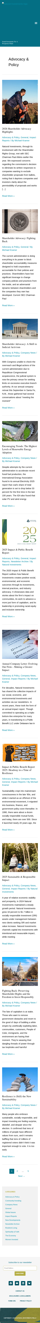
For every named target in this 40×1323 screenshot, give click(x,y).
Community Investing (13, 1201)
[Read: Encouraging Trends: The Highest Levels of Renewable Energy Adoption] (20, 431)
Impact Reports (18, 679)
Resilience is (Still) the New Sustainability (16, 1098)
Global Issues (10, 1212)
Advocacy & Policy (10, 137)
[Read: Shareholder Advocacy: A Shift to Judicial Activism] (20, 329)
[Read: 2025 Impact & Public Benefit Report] (20, 532)
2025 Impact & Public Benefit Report (17, 551)
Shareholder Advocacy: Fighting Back (19, 239)
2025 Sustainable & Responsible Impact (19, 878)
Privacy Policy (26, 1301)
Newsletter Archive (19, 561)
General (24, 137)
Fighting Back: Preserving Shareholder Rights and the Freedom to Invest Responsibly (18, 994)
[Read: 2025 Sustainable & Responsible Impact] (20, 857)
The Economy (10, 1236)
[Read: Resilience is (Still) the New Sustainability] (20, 1079)
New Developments (12, 1220)
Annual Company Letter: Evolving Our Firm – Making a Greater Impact (20, 667)
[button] (36, 23)
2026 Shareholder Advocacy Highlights (16, 130)
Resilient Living (11, 1228)
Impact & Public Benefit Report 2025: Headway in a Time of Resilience (18, 770)
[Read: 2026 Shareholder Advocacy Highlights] (20, 101)
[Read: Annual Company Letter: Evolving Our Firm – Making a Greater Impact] (20, 644)
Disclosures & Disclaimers (20, 1296)
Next (21, 1176)
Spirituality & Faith (12, 1232)
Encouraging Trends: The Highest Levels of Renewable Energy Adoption (19, 449)
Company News (28, 353)
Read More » (8, 195)
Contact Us (20, 1291)
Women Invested (11, 1239)
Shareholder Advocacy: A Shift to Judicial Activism (19, 345)
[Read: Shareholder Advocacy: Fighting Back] (20, 221)
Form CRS (12, 1301)
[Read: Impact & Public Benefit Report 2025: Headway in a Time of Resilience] (20, 752)
